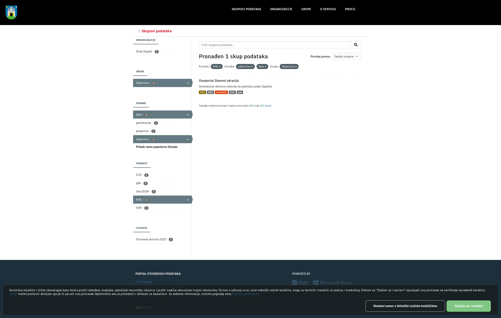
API (251, 106)
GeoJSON (221, 92)
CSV (202, 92)
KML (210, 92)
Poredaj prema (320, 56)
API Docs (265, 106)
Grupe (306, 9)
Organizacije (281, 9)
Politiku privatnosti (245, 294)
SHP (232, 92)
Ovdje (13, 294)
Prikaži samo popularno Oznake (157, 147)
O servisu (328, 9)
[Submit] (356, 44)
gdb (240, 92)
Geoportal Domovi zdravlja (219, 80)
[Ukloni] (220, 66)
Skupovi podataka (246, 9)
